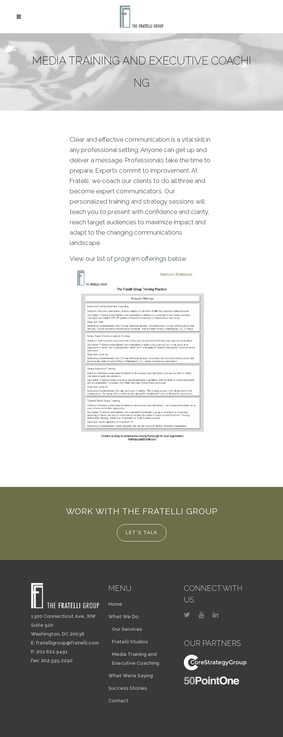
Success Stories (127, 688)
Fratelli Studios (130, 641)
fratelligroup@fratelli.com (67, 643)
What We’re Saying (130, 675)
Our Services (127, 629)
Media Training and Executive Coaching (135, 658)
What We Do (123, 616)
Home (115, 604)
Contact (118, 700)
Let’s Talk (142, 532)
